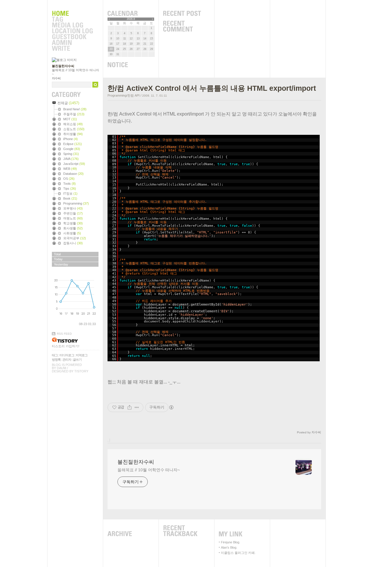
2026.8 (131, 19)
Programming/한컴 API (124, 95)
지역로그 (81, 355)
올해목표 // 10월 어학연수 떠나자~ (148, 469)
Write (72, 49)
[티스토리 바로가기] (75, 340)
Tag (72, 19)
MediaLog (72, 25)
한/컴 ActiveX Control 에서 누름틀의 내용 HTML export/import (212, 88)
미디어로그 (66, 355)
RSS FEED (64, 333)
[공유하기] (129, 407)
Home (72, 14)
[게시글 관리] (136, 407)
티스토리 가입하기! (65, 346)
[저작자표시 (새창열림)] (171, 407)
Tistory (81, 371)
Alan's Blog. (229, 547)
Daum (61, 368)
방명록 (56, 359)
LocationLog (72, 31)
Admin (72, 43)
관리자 (66, 359)
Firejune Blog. (230, 542)
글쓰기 (77, 359)
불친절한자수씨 (63, 66)
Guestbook (72, 37)
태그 (55, 355)
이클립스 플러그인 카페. (238, 552)
